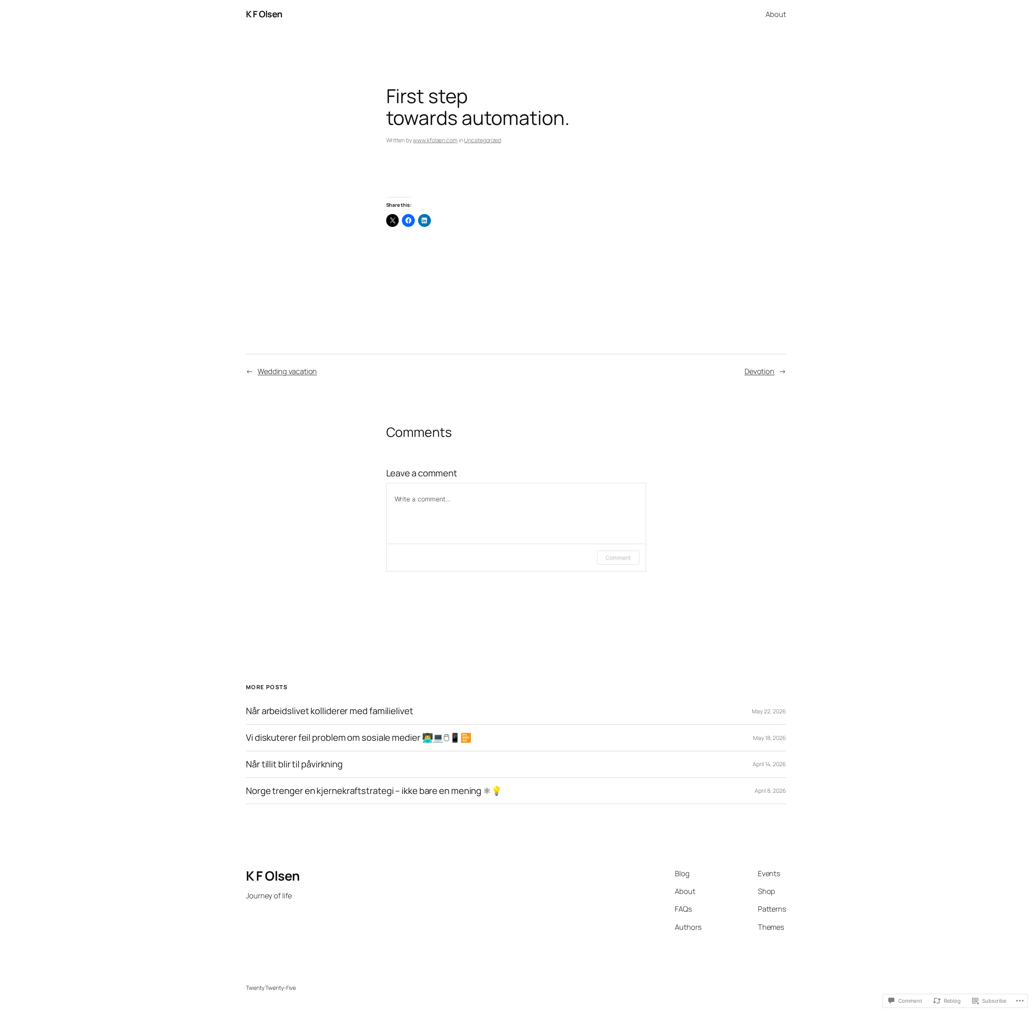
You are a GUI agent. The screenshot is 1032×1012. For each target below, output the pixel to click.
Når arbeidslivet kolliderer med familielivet (329, 711)
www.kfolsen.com (435, 140)
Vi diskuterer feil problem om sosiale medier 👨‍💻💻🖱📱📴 (358, 738)
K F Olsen (264, 14)
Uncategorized (482, 140)
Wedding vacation (287, 371)
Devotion (759, 371)
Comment (617, 557)
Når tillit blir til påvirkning (294, 764)
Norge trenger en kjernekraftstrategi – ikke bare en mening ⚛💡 (374, 791)
